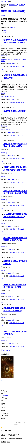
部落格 (5, 32)
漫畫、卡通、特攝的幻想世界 (16, 66)
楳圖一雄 (8, 129)
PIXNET (6, 422)
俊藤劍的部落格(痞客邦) (13, 11)
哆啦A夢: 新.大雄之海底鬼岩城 (17, 59)
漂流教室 (3, 129)
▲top (2, 69)
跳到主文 (3, 15)
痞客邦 (9, 64)
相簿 (4, 30)
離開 (8, 441)
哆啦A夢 (3, 59)
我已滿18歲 (3, 441)
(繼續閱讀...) (4, 55)
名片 (4, 33)
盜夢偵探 (7, 96)
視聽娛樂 (12, 27)
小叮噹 (7, 59)
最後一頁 (8, 350)
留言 (13, 64)
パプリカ (12, 96)
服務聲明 (16, 424)
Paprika (2, 96)
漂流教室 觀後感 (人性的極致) (14, 111)
